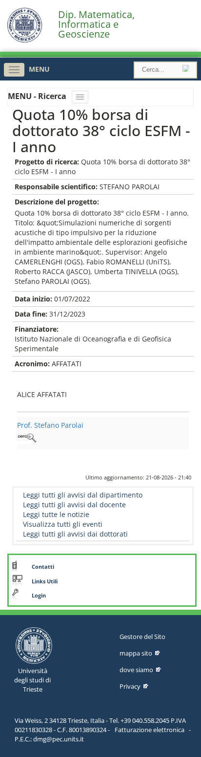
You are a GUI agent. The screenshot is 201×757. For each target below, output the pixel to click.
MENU (39, 69)
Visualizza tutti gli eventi (62, 524)
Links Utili (45, 581)
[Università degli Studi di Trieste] (24, 40)
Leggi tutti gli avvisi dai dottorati (75, 533)
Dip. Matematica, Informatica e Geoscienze (96, 24)
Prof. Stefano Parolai (50, 425)
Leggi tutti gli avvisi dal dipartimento (82, 494)
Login (39, 595)
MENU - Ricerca (38, 96)
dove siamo (136, 669)
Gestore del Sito (142, 636)
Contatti (43, 566)
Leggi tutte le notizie (56, 514)
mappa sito (136, 653)
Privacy (130, 686)
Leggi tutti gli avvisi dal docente (74, 504)
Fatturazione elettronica (149, 729)
